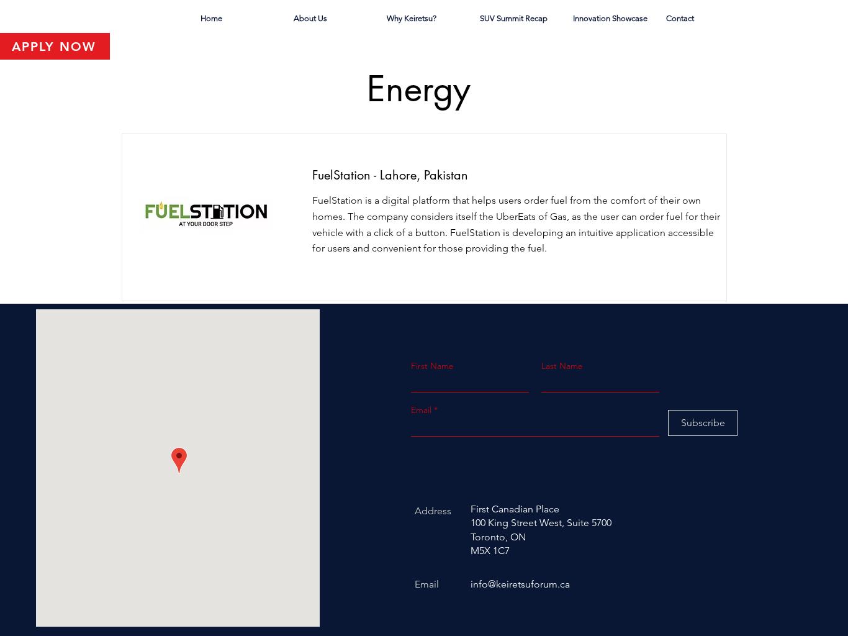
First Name (432, 365)
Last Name (562, 365)
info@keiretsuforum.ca (520, 584)
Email (422, 410)
